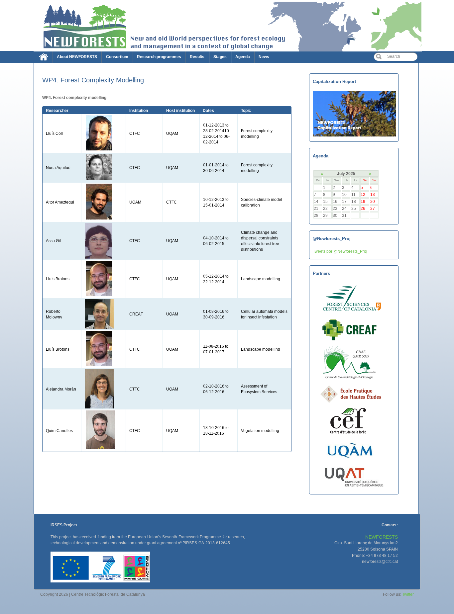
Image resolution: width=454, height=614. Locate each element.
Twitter (408, 594)
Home (45, 58)
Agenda (242, 56)
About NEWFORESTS (77, 56)
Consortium (117, 56)
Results (197, 56)
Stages (220, 56)
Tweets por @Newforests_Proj (340, 251)
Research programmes (159, 56)
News (264, 56)
